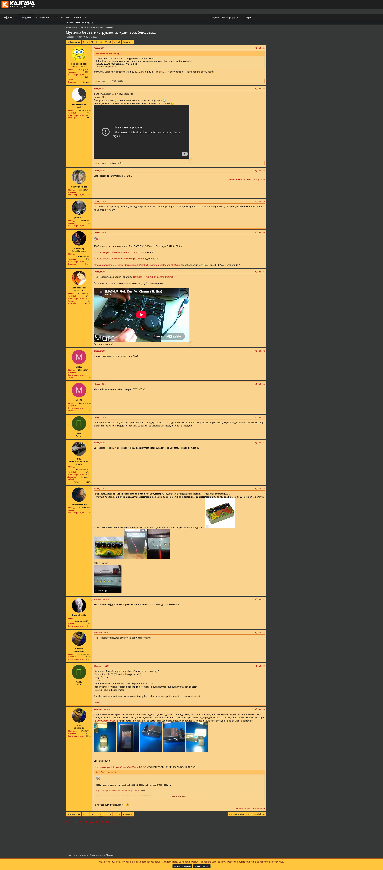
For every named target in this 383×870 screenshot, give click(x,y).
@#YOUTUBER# (102, 71)
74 (92, 42)
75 (96, 42)
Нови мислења (73, 22)
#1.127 (262, 88)
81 (119, 42)
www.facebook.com (82, 482)
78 (110, 42)
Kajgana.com (10, 17)
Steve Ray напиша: (104, 772)
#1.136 (262, 488)
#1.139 (262, 666)
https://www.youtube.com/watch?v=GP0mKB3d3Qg (121, 766)
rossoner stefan (75, 36)
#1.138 (262, 632)
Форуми (26, 17)
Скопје (88, 117)
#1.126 (262, 48)
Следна (126, 42)
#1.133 (262, 384)
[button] (51, 17)
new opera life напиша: (106, 53)
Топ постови (62, 17)
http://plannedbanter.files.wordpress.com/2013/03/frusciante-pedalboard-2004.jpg (137, 264)
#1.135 (262, 442)
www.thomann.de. (106, 720)
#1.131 (262, 272)
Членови (78, 17)
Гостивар (87, 82)
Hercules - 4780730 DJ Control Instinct (153, 276)
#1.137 (262, 599)
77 (106, 42)
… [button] (87, 42)
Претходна (74, 42)
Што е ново (42, 17)
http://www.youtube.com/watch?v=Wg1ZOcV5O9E (120, 258)
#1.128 (262, 170)
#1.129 (262, 201)
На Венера (86, 477)
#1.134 (262, 417)
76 (101, 42)
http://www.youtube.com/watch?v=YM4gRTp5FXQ (120, 252)
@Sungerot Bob (108, 93)
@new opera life (125, 93)
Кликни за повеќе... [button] (179, 796)
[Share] (256, 48)
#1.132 (262, 351)
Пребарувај (87, 22)
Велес (88, 303)
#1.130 (262, 232)
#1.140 (262, 709)
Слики (97, 702)
